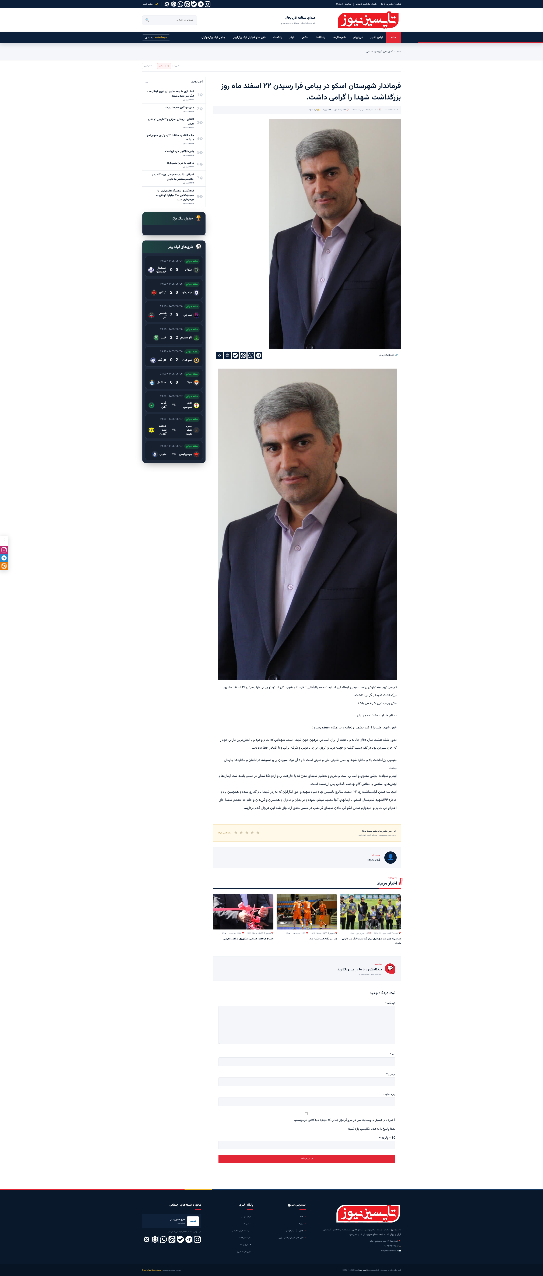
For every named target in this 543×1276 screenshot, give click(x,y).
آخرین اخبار (387, 51)
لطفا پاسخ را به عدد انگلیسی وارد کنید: (371, 1128)
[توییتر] (173, 4)
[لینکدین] (187, 4)
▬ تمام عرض (149, 65)
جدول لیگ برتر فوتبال (213, 37)
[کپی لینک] (219, 355)
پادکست (277, 37)
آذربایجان (358, 37)
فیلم (292, 37)
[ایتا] (4, 566)
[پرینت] (227, 355)
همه (146, 82)
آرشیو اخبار (377, 37)
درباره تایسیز (246, 1216)
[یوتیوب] (194, 4)
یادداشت (320, 37)
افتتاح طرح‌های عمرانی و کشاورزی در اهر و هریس (248, 939)
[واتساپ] (180, 4)
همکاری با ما (245, 1244)
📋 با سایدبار (164, 65)
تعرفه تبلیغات (245, 1237)
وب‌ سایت (389, 1094)
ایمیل (390, 1074)
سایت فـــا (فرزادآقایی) (151, 1270)
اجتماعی (369, 51)
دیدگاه (390, 1003)
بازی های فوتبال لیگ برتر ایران (249, 37)
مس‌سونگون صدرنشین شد (323, 939)
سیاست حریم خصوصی (241, 1230)
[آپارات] (167, 4)
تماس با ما (246, 1223)
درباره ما (300, 1223)
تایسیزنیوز (156, 37)
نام (392, 1054)
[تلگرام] (201, 4)
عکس (305, 37)
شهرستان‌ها (339, 37)
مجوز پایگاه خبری (244, 1251)
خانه (393, 37)
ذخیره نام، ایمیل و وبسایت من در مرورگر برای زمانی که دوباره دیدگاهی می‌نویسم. (344, 1120)
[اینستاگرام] (207, 4)
